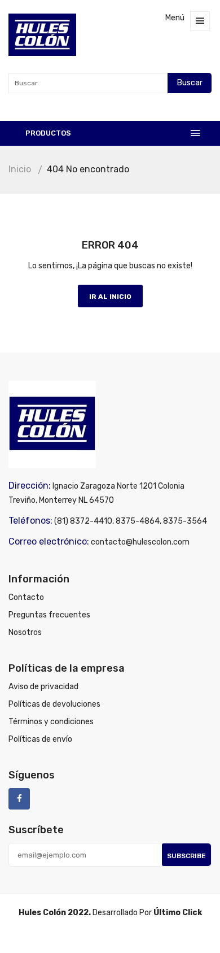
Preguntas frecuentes (49, 615)
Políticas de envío (40, 739)
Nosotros (25, 632)
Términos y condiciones (51, 721)
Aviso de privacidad (43, 686)
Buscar (190, 83)
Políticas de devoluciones (54, 704)
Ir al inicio (110, 297)
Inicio (19, 169)
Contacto (26, 597)
